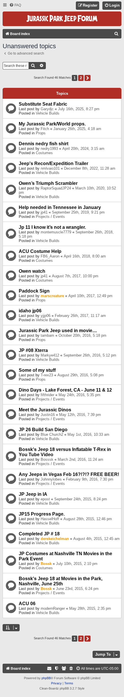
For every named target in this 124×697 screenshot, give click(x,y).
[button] (87, 78)
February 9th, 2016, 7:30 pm (89, 479)
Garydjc (47, 109)
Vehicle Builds (47, 113)
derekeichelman (55, 539)
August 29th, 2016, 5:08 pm (80, 375)
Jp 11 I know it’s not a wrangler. (52, 227)
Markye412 (50, 355)
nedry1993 (49, 148)
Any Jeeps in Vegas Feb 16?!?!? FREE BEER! (69, 474)
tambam (47, 335)
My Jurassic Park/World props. (52, 123)
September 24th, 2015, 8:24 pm (80, 499)
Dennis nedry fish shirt (43, 143)
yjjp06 (45, 315)
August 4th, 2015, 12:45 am (96, 539)
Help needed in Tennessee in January (60, 207)
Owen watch (32, 271)
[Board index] (62, 18)
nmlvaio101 (50, 168)
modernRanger (53, 608)
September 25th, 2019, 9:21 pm (78, 212)
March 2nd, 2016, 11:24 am (80, 459)
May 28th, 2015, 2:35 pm (90, 608)
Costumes (44, 153)
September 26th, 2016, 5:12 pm (89, 355)
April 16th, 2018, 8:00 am (85, 256)
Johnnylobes (51, 479)
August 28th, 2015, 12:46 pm (87, 519)
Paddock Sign (34, 291)
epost (45, 499)
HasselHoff (50, 519)
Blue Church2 (52, 434)
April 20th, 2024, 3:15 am (83, 148)
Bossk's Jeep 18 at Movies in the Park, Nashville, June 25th (60, 581)
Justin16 (48, 415)
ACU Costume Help (40, 251)
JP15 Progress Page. (42, 514)
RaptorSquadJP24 (56, 188)
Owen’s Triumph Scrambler (48, 183)
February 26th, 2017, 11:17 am (80, 315)
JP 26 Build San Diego (43, 429)
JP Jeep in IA (33, 494)
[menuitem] (15, 5)
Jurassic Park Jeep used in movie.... (58, 330)
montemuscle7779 (56, 232)
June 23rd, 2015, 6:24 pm (77, 588)
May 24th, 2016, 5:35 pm (79, 395)
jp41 (44, 212)
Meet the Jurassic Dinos (45, 409)
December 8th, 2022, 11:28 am (89, 168)
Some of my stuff (37, 370)
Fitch (45, 129)
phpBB (46, 678)
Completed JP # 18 (39, 533)
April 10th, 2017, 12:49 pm (90, 296)
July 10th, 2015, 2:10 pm (76, 564)
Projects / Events (50, 216)
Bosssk (47, 459)
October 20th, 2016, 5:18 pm (82, 335)
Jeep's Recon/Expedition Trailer (53, 163)
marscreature (52, 296)
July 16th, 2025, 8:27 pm (78, 109)
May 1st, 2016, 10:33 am (88, 434)
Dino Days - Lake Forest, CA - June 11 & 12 (65, 390)
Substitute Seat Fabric (43, 104)
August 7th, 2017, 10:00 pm (75, 276)
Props (41, 133)
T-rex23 (47, 375)
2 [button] (81, 78)
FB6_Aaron (50, 256)
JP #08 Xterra (33, 350)
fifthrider (47, 395)
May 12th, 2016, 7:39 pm (80, 415)
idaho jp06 (30, 310)
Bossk (46, 564)
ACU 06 (27, 603)
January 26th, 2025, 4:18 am (77, 129)
